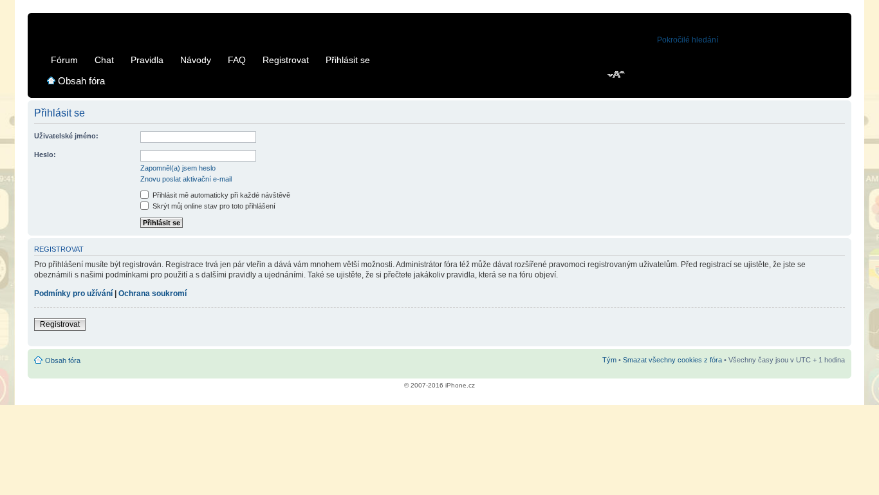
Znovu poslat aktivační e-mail (186, 179)
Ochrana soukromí (152, 293)
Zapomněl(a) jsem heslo (178, 168)
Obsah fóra (81, 80)
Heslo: (45, 154)
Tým (609, 360)
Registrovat (286, 60)
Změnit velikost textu (616, 75)
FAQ (237, 60)
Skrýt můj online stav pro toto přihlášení (213, 206)
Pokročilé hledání (687, 39)
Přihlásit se (348, 60)
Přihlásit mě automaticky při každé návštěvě (220, 195)
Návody (195, 60)
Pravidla (147, 60)
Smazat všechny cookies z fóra (672, 360)
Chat (104, 60)
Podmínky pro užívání (73, 293)
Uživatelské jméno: (66, 136)
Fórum (64, 60)
